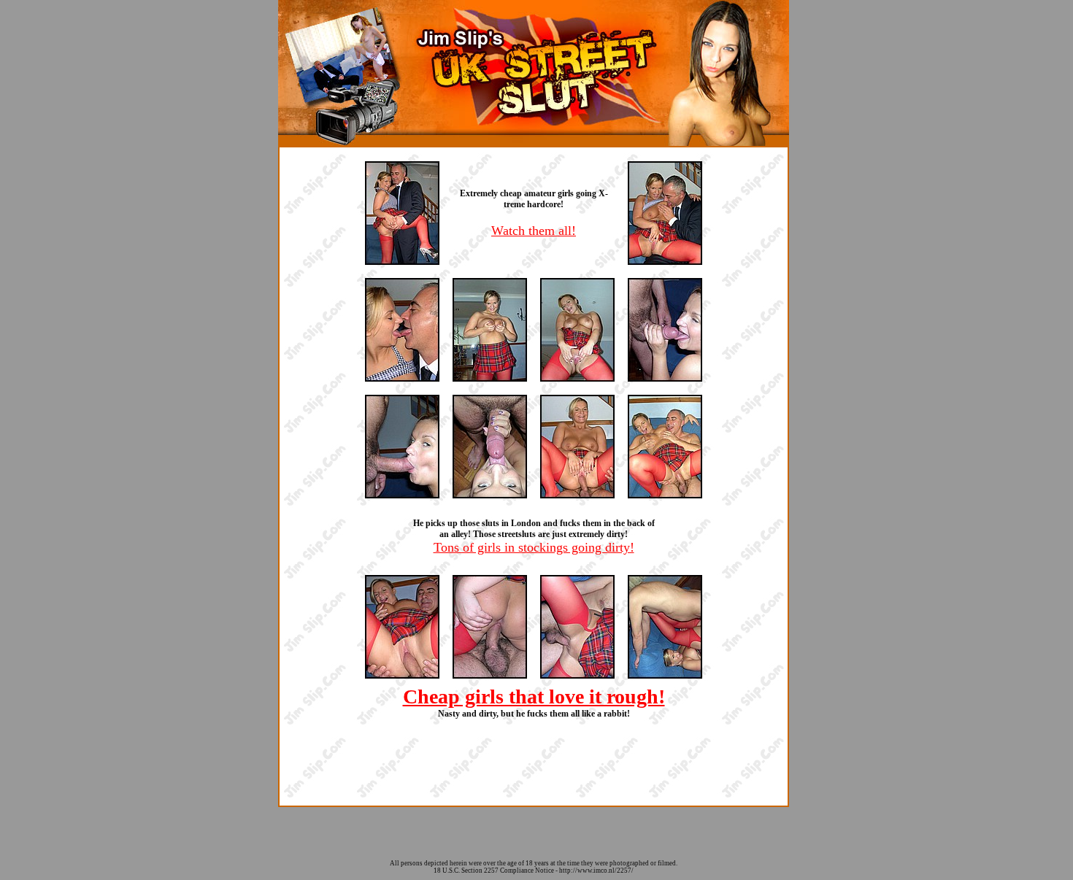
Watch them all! (533, 230)
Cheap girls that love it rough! (534, 696)
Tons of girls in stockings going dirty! (534, 547)
